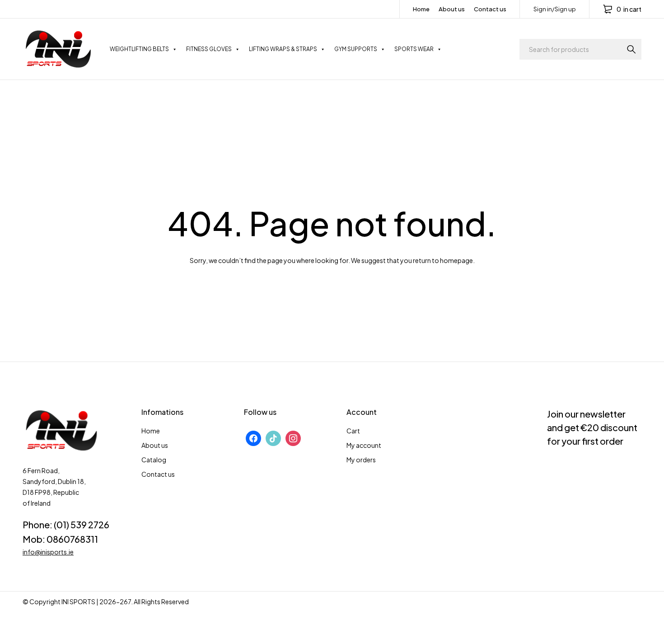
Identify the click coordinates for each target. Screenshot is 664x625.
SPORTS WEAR (414, 49)
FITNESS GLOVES (209, 49)
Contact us (490, 9)
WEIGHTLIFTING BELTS (139, 49)
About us (452, 9)
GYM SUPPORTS (355, 49)
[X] (273, 437)
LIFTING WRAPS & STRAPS (283, 49)
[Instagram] (293, 437)
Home (421, 9)
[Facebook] (253, 437)
